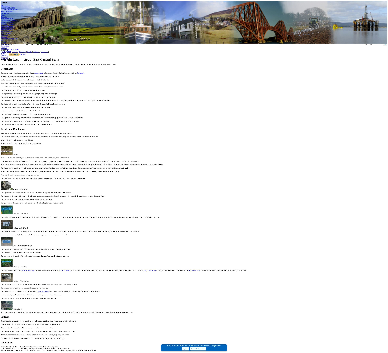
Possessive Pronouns (7, 24)
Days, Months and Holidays (10, 49)
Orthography (81, 73)
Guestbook (44, 52)
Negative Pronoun (6, 31)
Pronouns (4, 17)
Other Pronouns (6, 33)
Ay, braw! (186, 349)
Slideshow (36, 52)
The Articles (5, 13)
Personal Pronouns (7, 22)
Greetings (4, 48)
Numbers (4, 37)
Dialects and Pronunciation (9, 9)
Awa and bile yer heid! (198, 349)
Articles (29, 52)
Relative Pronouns (7, 29)
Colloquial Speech (7, 51)
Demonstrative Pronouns (9, 20)
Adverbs (3, 42)
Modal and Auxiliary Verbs (9, 39)
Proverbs (3, 55)
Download (4, 57)
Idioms (3, 53)
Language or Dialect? (8, 8)
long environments (150, 270)
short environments (28, 270)
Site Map (23, 54)
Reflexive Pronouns (7, 26)
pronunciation (38, 73)
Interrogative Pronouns (8, 28)
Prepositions (5, 44)
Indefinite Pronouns (7, 19)
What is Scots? (5, 6)
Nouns (3, 15)
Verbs (2, 40)
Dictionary (22, 52)
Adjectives (4, 35)
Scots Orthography (7, 11)
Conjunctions (5, 46)
